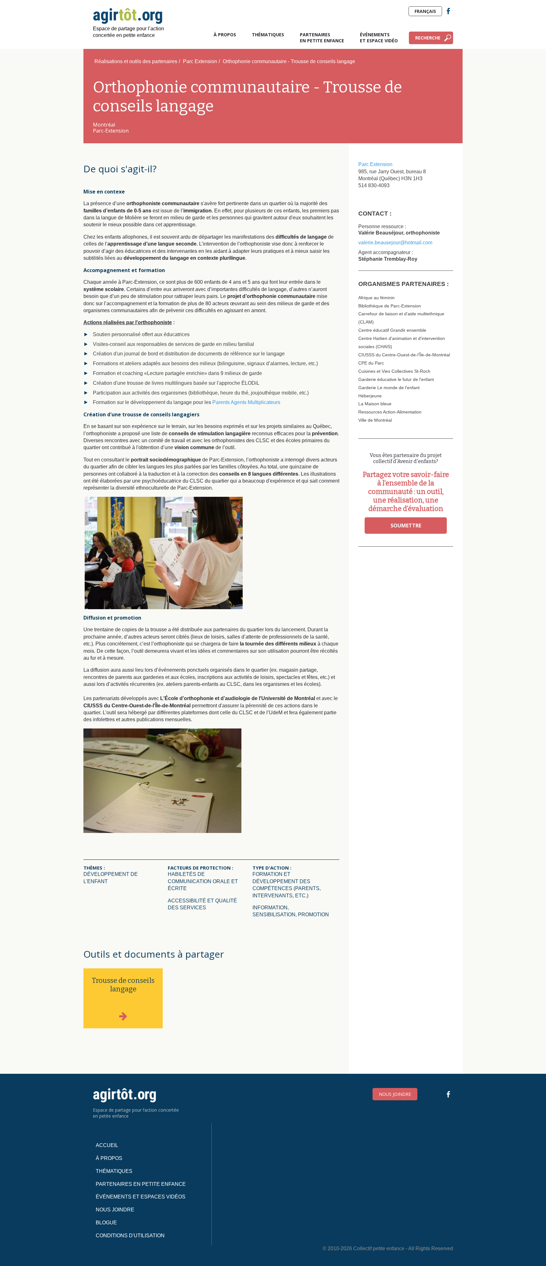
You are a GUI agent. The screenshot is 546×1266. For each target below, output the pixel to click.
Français (425, 11)
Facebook (448, 11)
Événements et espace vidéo (379, 38)
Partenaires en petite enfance (322, 38)
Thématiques (268, 35)
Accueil (107, 1145)
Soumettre (406, 525)
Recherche (427, 38)
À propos (225, 35)
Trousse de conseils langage (123, 984)
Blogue (106, 1222)
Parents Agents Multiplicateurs (246, 402)
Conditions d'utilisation (130, 1235)
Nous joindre (395, 1094)
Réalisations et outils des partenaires (135, 61)
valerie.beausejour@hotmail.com (395, 242)
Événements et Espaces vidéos (140, 1196)
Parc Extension (200, 61)
